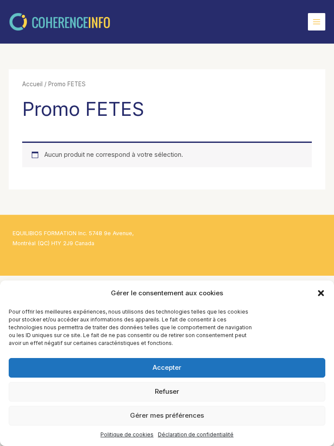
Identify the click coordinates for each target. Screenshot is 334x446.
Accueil (32, 84)
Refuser (167, 391)
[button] (321, 293)
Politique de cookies (127, 434)
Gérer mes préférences (167, 415)
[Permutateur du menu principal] (316, 21)
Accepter (167, 367)
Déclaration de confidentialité (196, 434)
